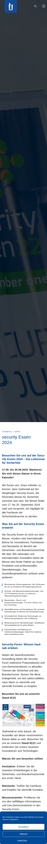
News (17, 432)
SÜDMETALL (7, 432)
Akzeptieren (23, 827)
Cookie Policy (22, 840)
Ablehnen (24, 834)
